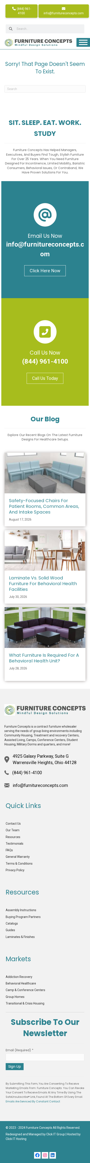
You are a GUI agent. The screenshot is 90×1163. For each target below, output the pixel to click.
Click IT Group (55, 1134)
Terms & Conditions (19, 863)
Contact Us (13, 823)
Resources (13, 837)
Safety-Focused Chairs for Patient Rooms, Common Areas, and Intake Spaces (44, 506)
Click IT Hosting (16, 1139)
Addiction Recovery (19, 977)
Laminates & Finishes (20, 937)
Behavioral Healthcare (21, 983)
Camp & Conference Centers (25, 990)
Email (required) (19, 1050)
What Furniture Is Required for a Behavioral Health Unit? (44, 658)
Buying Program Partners (23, 917)
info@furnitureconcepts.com (64, 13)
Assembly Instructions (21, 910)
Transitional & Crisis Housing (25, 1003)
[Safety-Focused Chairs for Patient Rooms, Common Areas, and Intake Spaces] (45, 472)
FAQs (9, 850)
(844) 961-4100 (23, 11)
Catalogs (12, 923)
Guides (10, 930)
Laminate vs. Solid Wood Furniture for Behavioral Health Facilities (43, 583)
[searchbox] (45, 28)
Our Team (12, 830)
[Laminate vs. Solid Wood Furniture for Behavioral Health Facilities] (45, 550)
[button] (37, 1155)
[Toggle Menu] (83, 42)
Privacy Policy (15, 870)
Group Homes (15, 997)
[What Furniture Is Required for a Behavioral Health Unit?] (45, 627)
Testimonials (14, 843)
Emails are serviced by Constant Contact (33, 1101)
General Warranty (18, 856)
